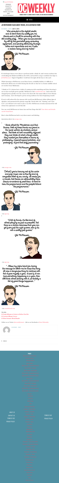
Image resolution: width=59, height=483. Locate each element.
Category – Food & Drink (29, 416)
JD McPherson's (6, 77)
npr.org (6, 213)
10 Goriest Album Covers (9, 316)
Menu (31, 19)
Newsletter (29, 437)
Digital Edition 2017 (30, 431)
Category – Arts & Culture (29, 409)
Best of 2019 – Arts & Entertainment (30, 380)
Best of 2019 (30, 378)
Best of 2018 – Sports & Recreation (30, 375)
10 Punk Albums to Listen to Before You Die (15, 314)
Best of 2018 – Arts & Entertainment (30, 365)
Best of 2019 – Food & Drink (30, 385)
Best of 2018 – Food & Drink (30, 370)
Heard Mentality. (44, 322)
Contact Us (11, 415)
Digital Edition (29, 429)
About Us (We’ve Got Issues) (29, 355)
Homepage (29, 434)
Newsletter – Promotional (30, 457)
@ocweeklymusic (19, 322)
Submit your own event (29, 470)
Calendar (29, 393)
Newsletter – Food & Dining (30, 451)
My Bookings (30, 401)
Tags (30, 403)
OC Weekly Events (29, 459)
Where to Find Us (29, 480)
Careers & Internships (30, 406)
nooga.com (18, 119)
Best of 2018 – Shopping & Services (30, 373)
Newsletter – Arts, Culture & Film (30, 441)
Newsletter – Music (30, 454)
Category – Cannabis (29, 411)
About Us (12, 412)
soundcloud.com (40, 91)
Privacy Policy (10, 421)
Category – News (29, 421)
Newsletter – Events (30, 446)
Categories (30, 396)
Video (29, 477)
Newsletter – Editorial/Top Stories (30, 444)
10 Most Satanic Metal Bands (10, 318)
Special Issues (29, 467)
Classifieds (29, 424)
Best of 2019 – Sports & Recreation (30, 390)
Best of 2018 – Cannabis (30, 368)
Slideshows (29, 465)
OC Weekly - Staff (6, 29)
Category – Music (29, 419)
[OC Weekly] (8, 2)
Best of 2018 (30, 363)
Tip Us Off (29, 475)
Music (5, 341)
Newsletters (29, 439)
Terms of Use (11, 418)
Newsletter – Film (30, 449)
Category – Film (29, 414)
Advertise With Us (29, 358)
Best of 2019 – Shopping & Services (30, 388)
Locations (30, 398)
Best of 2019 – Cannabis (30, 383)
